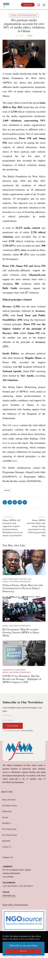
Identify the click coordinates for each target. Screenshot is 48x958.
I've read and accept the (18, 730)
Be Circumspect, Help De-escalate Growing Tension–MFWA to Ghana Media (21, 632)
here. (15, 460)
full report (12, 425)
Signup (23, 951)
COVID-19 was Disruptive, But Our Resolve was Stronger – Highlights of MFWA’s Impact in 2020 (22, 679)
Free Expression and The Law (17, 579)
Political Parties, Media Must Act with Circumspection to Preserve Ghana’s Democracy (23, 588)
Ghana (30, 35)
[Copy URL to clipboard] (43, 955)
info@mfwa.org (9, 895)
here (5, 443)
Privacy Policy (27, 730)
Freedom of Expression (14, 670)
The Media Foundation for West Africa (25, 936)
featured (7, 490)
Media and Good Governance (24, 15)
